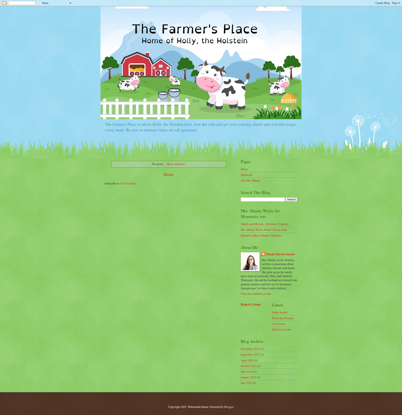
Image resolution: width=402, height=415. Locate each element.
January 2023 (248, 377)
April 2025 (247, 360)
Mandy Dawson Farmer (280, 254)
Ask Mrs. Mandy (250, 180)
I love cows (278, 324)
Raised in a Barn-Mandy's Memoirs (261, 235)
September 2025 (250, 354)
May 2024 (247, 372)
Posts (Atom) (128, 183)
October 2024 (249, 366)
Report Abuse (251, 304)
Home (169, 174)
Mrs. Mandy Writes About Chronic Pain (264, 230)
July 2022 (246, 383)
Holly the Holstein (283, 318)
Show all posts (175, 164)
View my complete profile (256, 294)
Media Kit (247, 175)
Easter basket (279, 312)
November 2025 (250, 349)
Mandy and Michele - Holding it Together (265, 224)
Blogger (228, 407)
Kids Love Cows (281, 329)
